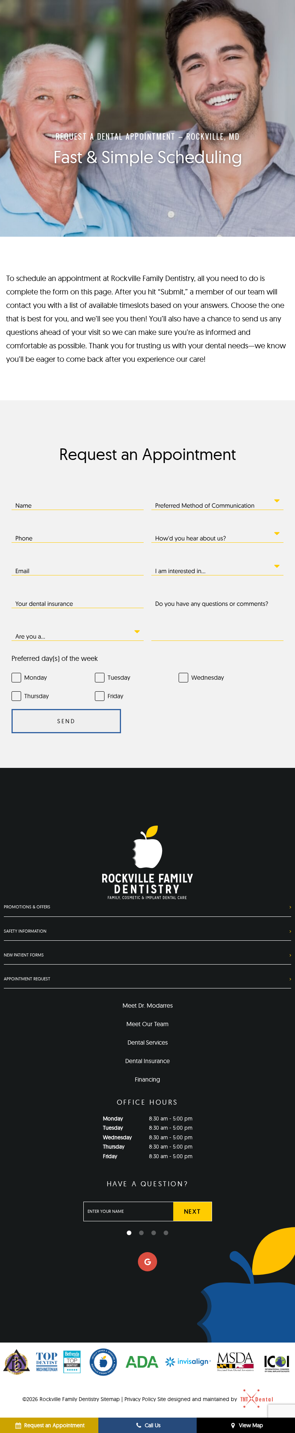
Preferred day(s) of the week (55, 658)
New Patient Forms (24, 955)
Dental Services (148, 1042)
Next (192, 1211)
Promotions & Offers (27, 907)
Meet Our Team (147, 1024)
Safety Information (25, 931)
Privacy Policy (140, 1399)
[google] (147, 1261)
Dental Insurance (147, 1061)
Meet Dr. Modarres (148, 1005)
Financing (147, 1079)
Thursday (113, 1146)
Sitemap (110, 1399)
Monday (113, 1118)
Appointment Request (27, 979)
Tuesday (113, 1127)
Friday (110, 1156)
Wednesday (117, 1137)
